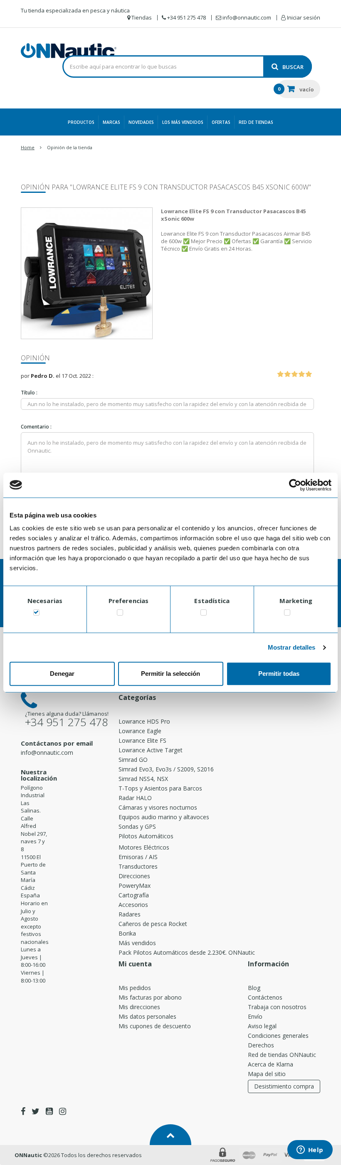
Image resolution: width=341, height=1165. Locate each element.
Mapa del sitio (267, 1074)
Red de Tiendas (256, 122)
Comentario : (36, 426)
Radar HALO (135, 798)
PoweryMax (135, 885)
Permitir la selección (170, 673)
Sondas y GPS (137, 826)
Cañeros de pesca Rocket (153, 924)
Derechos (261, 1045)
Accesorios (133, 905)
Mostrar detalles (292, 647)
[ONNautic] (68, 50)
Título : (29, 392)
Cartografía (134, 895)
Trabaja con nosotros (277, 1007)
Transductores (138, 866)
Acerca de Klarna (270, 1064)
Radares (130, 914)
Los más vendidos (182, 122)
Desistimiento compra (284, 1086)
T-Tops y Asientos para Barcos (160, 788)
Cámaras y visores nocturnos (158, 807)
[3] (294, 374)
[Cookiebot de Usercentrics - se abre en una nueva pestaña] (295, 485)
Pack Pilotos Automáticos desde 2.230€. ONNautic (187, 952)
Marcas (111, 122)
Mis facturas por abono (150, 997)
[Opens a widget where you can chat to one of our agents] (310, 1150)
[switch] (120, 614)
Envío (255, 1016)
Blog (254, 988)
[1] (280, 374)
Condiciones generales (278, 1035)
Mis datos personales (147, 1016)
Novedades (141, 122)
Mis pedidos (135, 988)
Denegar (62, 673)
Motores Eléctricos (144, 847)
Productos (81, 122)
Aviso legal (262, 1026)
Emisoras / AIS (138, 857)
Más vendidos (137, 943)
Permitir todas (278, 673)
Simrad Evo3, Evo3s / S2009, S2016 (166, 769)
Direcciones (134, 876)
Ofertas (221, 122)
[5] (308, 374)
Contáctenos (265, 997)
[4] (301, 374)
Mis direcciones (139, 1007)
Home (28, 147)
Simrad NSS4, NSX (143, 779)
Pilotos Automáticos (146, 836)
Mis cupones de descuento (155, 1026)
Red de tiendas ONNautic (282, 1055)
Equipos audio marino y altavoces (164, 817)
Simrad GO (133, 760)
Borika (127, 933)
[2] (287, 374)
